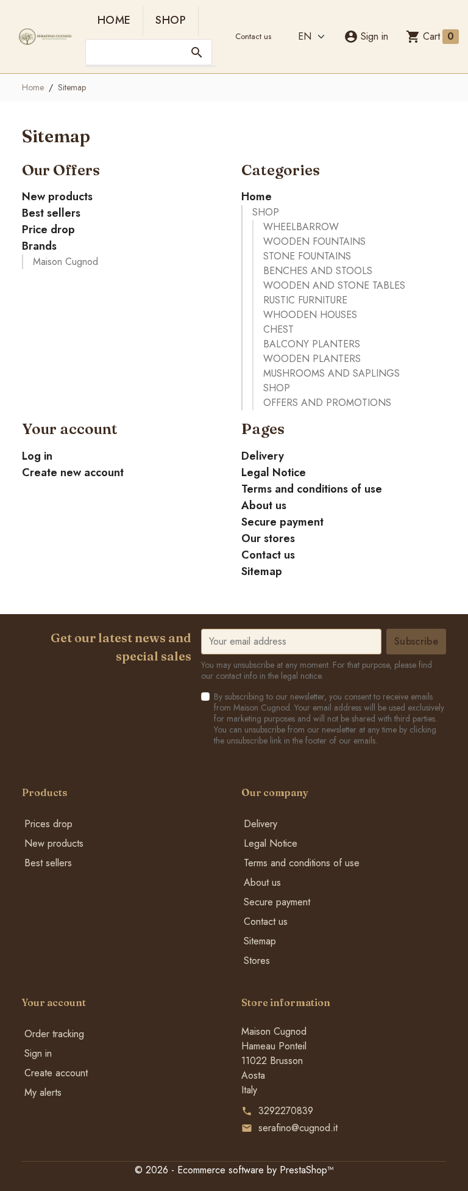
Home (114, 20)
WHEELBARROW (301, 227)
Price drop (48, 229)
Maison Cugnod (65, 262)
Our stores (268, 538)
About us (263, 505)
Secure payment (282, 522)
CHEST (278, 329)
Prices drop (48, 824)
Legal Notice (273, 472)
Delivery (262, 456)
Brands (39, 246)
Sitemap (261, 571)
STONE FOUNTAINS (307, 256)
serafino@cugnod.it (298, 1128)
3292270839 (285, 1111)
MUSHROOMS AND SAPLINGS (331, 373)
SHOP (170, 20)
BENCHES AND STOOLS (317, 271)
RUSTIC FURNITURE (305, 300)
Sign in (38, 1053)
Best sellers (51, 213)
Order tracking (54, 1034)
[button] (366, 36)
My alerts (43, 1092)
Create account (56, 1073)
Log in (37, 456)
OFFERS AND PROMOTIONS (327, 403)
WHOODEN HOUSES (310, 315)
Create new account (73, 472)
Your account (54, 1002)
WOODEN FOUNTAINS (314, 241)
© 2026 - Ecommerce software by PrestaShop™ (234, 1170)
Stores (257, 961)
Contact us (253, 36)
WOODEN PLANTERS (312, 359)
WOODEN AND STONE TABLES (334, 285)
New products (57, 197)
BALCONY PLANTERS (311, 344)
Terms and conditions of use (311, 489)
